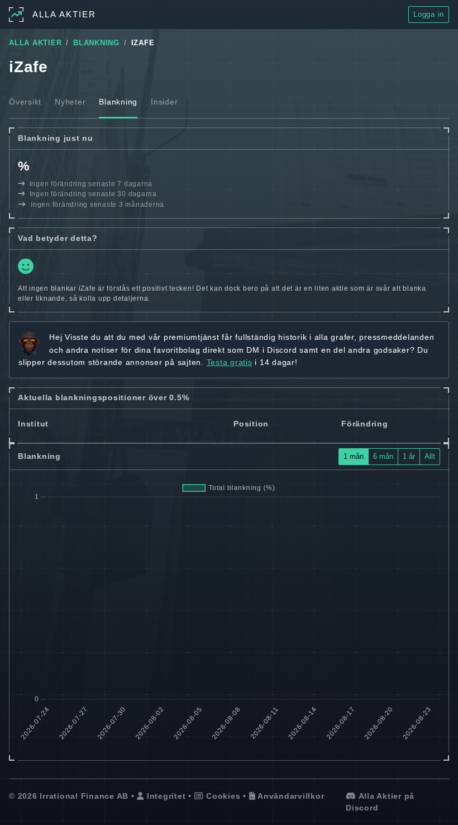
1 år (409, 456)
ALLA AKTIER (35, 43)
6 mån (383, 456)
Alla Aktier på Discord (380, 801)
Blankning (118, 101)
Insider (164, 101)
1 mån (354, 456)
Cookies (221, 795)
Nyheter (70, 101)
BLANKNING (96, 43)
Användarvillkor (289, 795)
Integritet (164, 795)
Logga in (428, 14)
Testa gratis (229, 362)
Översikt (25, 101)
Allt (429, 456)
